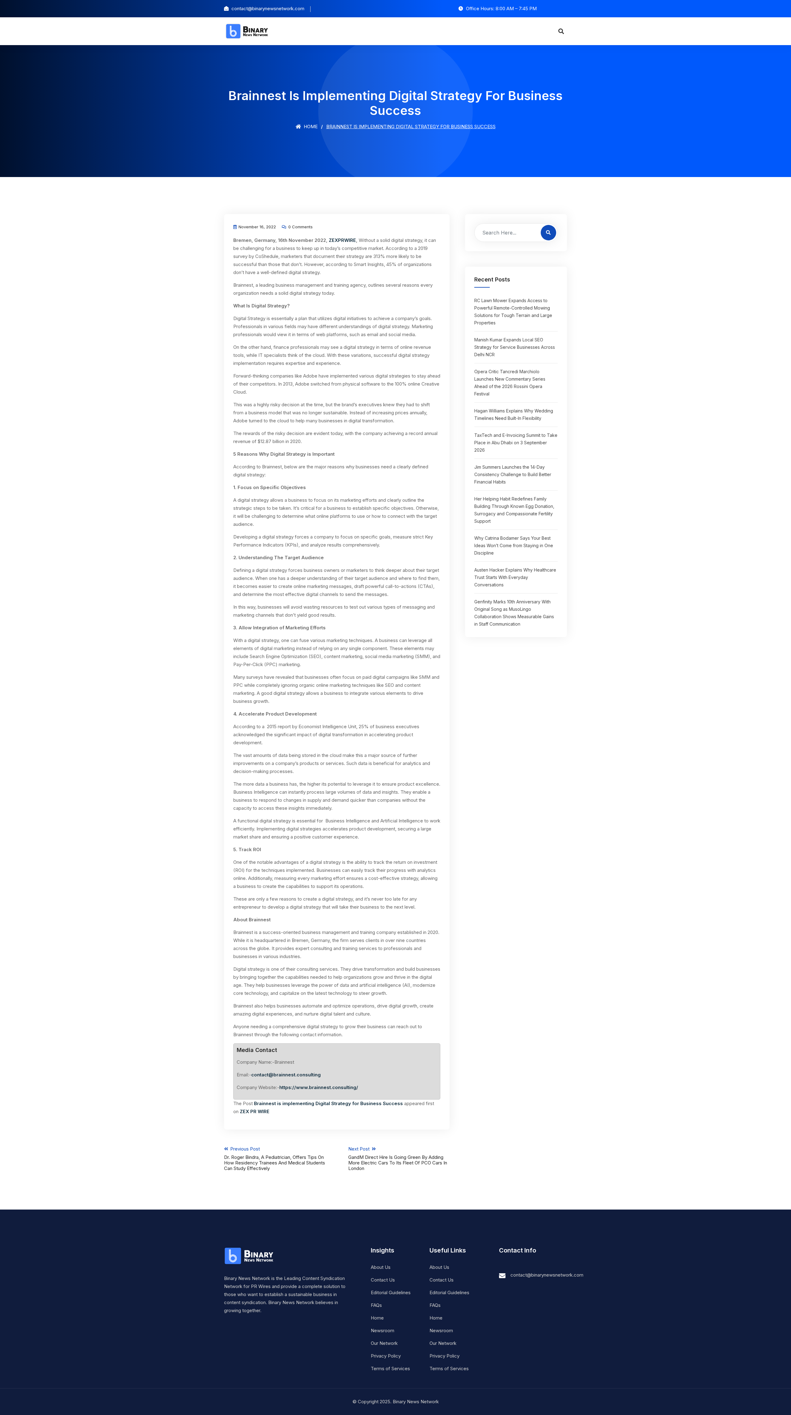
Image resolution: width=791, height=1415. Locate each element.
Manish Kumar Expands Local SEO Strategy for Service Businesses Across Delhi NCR (514, 347)
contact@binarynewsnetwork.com (546, 1275)
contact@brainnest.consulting (286, 1075)
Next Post (397, 1158)
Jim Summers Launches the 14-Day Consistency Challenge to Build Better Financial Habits (512, 474)
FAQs (376, 1305)
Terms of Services (390, 1368)
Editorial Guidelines (391, 1292)
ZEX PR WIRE (254, 1111)
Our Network (384, 1343)
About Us (381, 1267)
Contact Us (383, 1280)
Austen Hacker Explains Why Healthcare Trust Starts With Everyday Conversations (515, 577)
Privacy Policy (386, 1356)
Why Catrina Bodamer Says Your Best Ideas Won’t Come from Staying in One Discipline (513, 545)
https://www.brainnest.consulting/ (318, 1087)
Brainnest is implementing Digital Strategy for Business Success (328, 1103)
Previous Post (274, 1158)
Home (310, 126)
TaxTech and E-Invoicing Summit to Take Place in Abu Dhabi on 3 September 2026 (515, 443)
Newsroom (382, 1330)
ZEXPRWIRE (342, 240)
